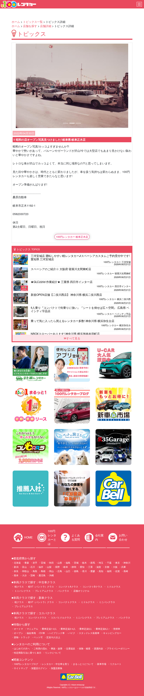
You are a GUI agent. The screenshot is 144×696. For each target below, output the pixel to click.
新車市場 (101, 664)
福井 (41, 567)
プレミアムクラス (43, 590)
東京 (117, 562)
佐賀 (117, 571)
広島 (59, 571)
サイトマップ (21, 668)
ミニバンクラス (22, 590)
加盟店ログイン (39, 668)
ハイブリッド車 (57, 633)
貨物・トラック (22, 637)
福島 (68, 562)
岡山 (51, 571)
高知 (101, 571)
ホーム (16, 22)
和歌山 (25, 571)
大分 (24, 575)
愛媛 (92, 571)
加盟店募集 (56, 668)
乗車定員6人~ (103, 628)
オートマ (18, 628)
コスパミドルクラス (60, 617)
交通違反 (70, 648)
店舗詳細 (45, 26)
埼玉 (101, 562)
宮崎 (32, 575)
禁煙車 (116, 628)
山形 (59, 562)
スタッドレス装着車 (89, 633)
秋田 (51, 562)
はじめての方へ (22, 648)
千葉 (109, 562)
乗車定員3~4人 (68, 628)
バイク (71, 633)
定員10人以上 (53, 637)
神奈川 (126, 562)
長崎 (125, 571)
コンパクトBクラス (92, 586)
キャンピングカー (112, 633)
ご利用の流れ (40, 648)
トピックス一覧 (33, 22)
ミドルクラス (113, 586)
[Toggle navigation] (139, 4)
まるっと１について (83, 664)
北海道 (17, 562)
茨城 (76, 562)
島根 (43, 571)
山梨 (49, 567)
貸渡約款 (98, 648)
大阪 (115, 567)
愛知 (82, 567)
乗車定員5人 (85, 628)
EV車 (42, 633)
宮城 (43, 562)
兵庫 (123, 567)
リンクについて (53, 652)
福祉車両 (31, 633)
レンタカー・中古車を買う (55, 664)
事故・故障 (56, 648)
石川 (32, 567)
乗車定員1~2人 (49, 628)
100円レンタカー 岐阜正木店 (72, 236)
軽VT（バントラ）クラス (40, 586)
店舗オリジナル (81, 590)
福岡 (109, 571)
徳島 (76, 571)
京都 (107, 567)
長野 (57, 567)
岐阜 (65, 567)
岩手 (35, 562)
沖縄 (51, 575)
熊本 (16, 575)
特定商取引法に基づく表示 (27, 652)
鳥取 (35, 571)
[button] (24, 86)
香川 (84, 571)
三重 (90, 567)
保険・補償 (84, 648)
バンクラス (63, 590)
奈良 (16, 571)
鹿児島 (42, 575)
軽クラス (19, 586)
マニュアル (32, 628)
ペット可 (38, 637)
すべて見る (73, 338)
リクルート (115, 664)
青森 (26, 562)
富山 (24, 567)
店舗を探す (30, 26)
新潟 (16, 567)
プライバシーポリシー (118, 648)
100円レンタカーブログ (26, 664)
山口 (68, 571)
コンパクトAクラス (68, 586)
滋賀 (98, 567)
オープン (18, 633)
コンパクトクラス (67, 602)
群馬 (92, 562)
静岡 (74, 567)
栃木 (84, 562)
